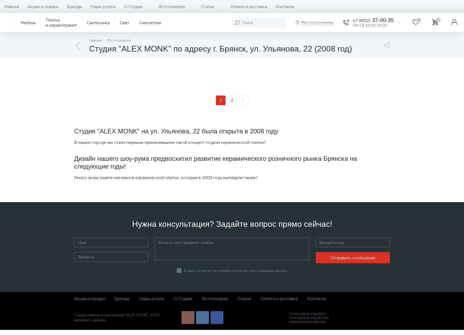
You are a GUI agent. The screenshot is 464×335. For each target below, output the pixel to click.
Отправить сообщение (352, 257)
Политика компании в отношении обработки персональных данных (309, 318)
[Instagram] (188, 317)
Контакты (285, 6)
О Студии (133, 6)
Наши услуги (102, 6)
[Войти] (454, 22)
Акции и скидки (43, 6)
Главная (11, 6)
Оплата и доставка (248, 6)
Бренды (74, 6)
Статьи (207, 6)
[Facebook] (217, 317)
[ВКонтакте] (202, 317)
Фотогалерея (172, 6)
